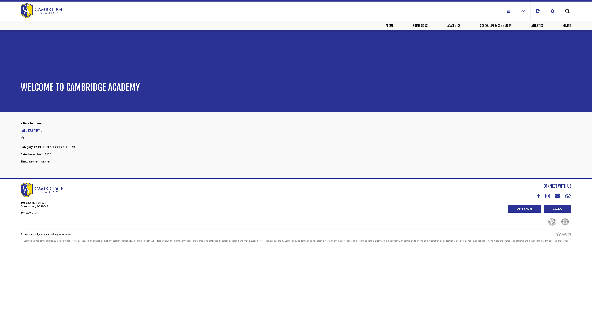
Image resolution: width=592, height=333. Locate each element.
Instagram (547, 195)
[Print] (22, 138)
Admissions (420, 26)
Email (557, 195)
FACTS (568, 195)
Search (565, 11)
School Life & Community (496, 26)
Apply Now (524, 208)
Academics (453, 26)
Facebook (538, 195)
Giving (567, 26)
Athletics (537, 26)
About (389, 26)
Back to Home (32, 123)
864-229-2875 (29, 212)
